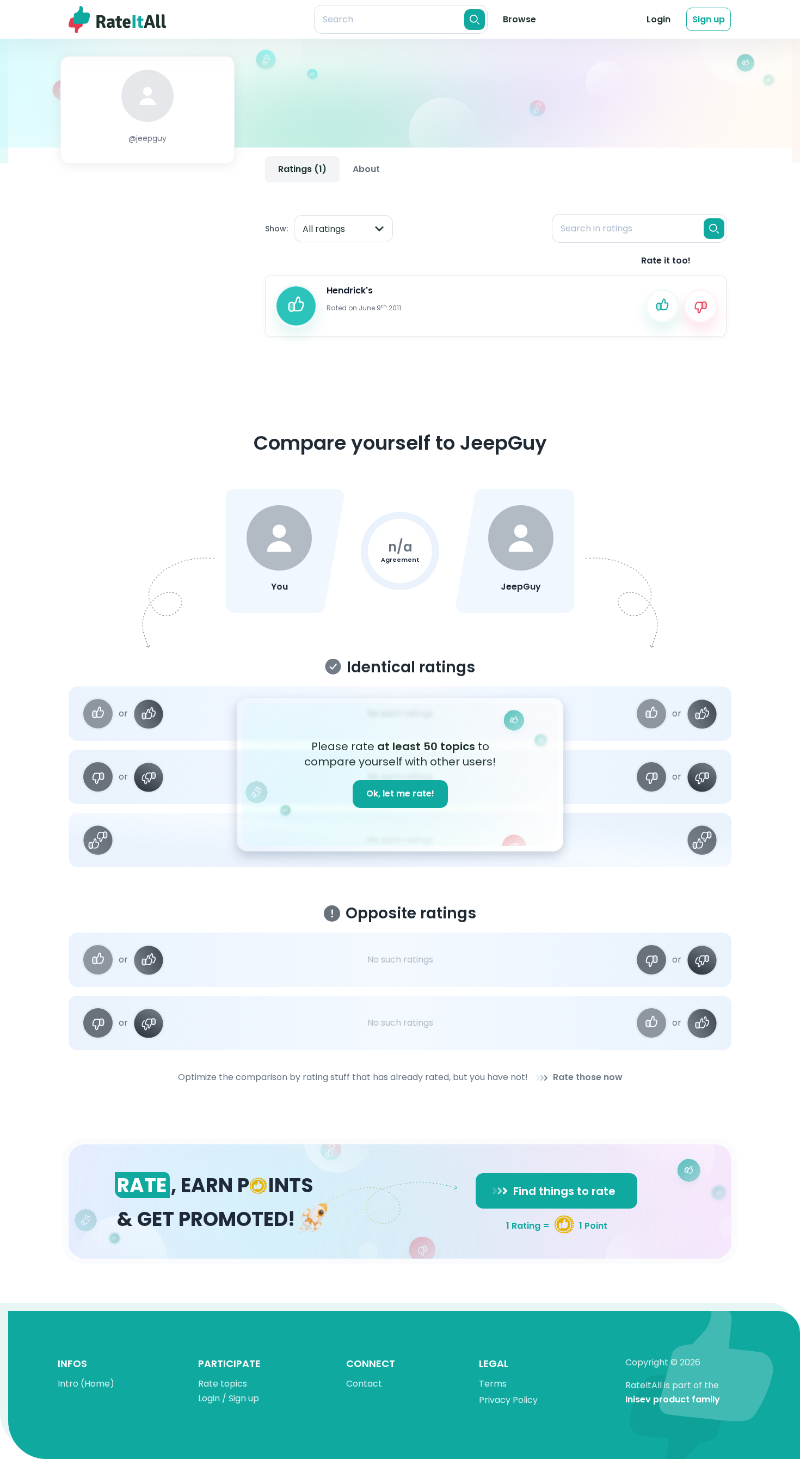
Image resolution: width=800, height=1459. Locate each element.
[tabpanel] (496, 266)
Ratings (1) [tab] (302, 169)
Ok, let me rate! (400, 793)
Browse (519, 19)
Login (658, 19)
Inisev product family (672, 1400)
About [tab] (366, 169)
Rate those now (588, 1077)
